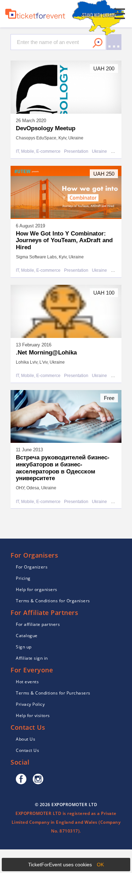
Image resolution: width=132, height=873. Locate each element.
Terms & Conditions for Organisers (53, 601)
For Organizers (32, 567)
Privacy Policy (30, 704)
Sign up (24, 647)
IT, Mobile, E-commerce (38, 151)
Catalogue (27, 636)
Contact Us (27, 750)
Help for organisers (36, 589)
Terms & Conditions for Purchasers (53, 693)
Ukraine (99, 151)
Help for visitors (33, 715)
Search (97, 43)
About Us (25, 739)
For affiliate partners (38, 624)
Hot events (27, 682)
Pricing (23, 578)
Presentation (76, 151)
